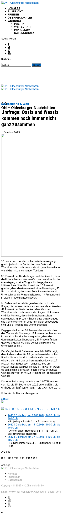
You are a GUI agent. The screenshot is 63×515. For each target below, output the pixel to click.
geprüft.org (54, 491)
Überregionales (20, 17)
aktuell (5, 398)
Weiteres (14, 20)
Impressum (22, 30)
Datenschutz (24, 33)
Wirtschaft (23, 26)
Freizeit (13, 14)
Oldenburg (40, 491)
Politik (19, 23)
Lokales (14, 8)
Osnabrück (27, 491)
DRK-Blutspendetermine (36, 408)
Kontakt (12, 473)
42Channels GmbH (34, 485)
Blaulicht (15, 11)
